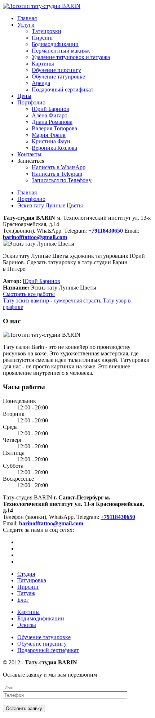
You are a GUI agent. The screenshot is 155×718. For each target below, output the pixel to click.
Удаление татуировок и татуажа (71, 57)
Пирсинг (43, 38)
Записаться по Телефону (62, 180)
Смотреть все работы (29, 294)
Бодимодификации (55, 44)
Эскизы (26, 625)
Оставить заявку (24, 708)
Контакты (29, 154)
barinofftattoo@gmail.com (51, 523)
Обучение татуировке (58, 76)
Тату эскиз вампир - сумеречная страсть (53, 300)
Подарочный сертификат (62, 89)
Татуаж (26, 593)
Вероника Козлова (54, 148)
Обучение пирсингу (56, 70)
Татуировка (31, 580)
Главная (27, 18)
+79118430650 (118, 517)
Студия (26, 574)
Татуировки (46, 31)
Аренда (41, 83)
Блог (23, 600)
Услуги (26, 25)
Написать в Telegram (57, 174)
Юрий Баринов (50, 109)
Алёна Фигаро (49, 115)
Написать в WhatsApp (58, 167)
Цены (24, 96)
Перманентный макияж (61, 51)
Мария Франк (49, 135)
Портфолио (31, 102)
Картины (43, 63)
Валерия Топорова (54, 128)
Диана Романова (52, 122)
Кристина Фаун (51, 141)
